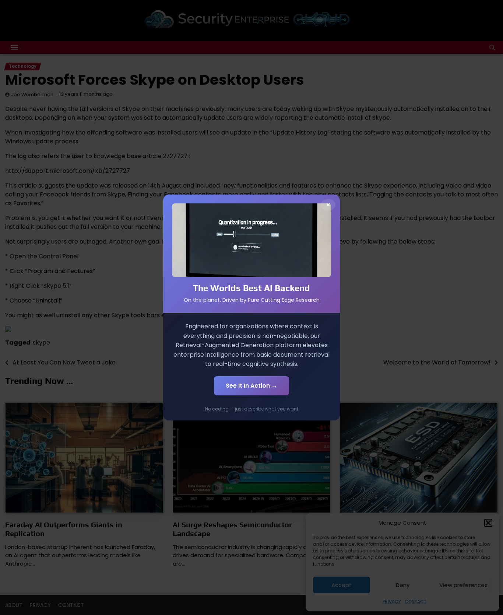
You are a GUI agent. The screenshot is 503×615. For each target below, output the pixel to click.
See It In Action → (251, 385)
